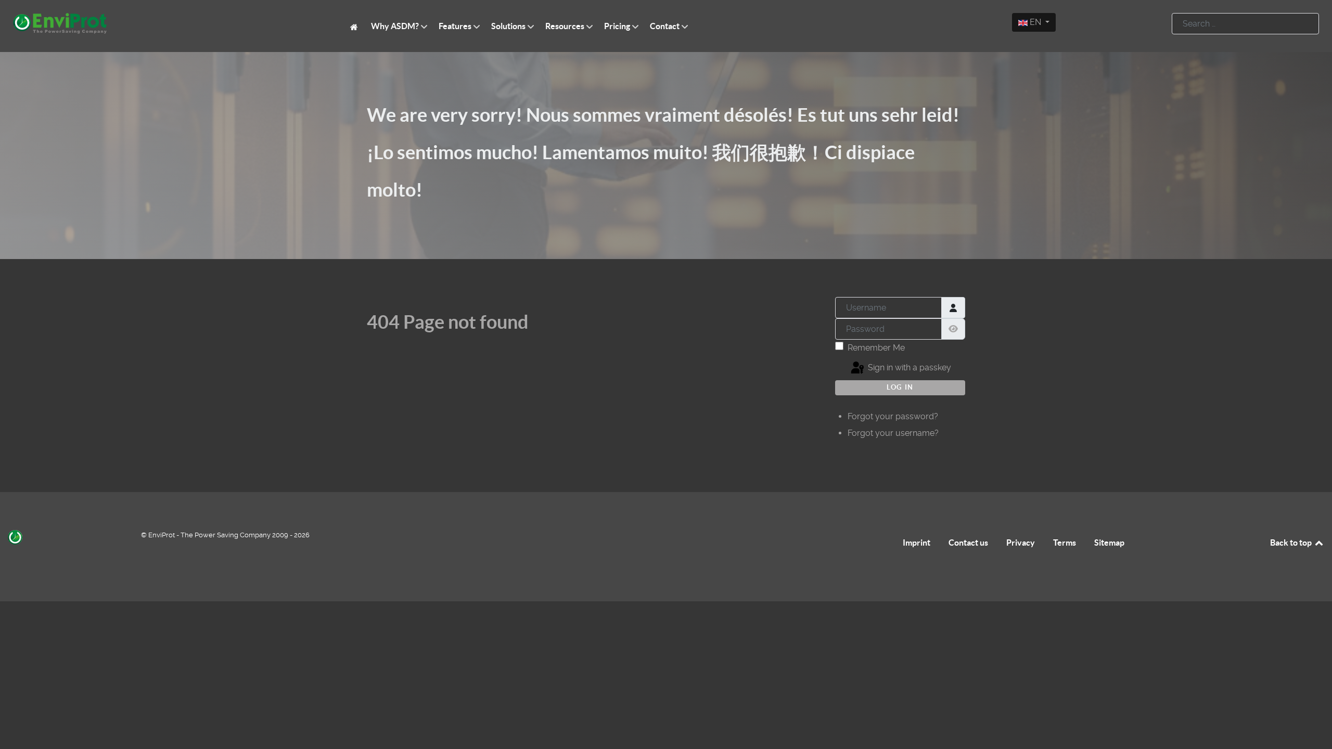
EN (1035, 22)
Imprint (916, 542)
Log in (900, 387)
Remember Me (876, 348)
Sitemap (1109, 542)
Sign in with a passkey (908, 367)
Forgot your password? (893, 416)
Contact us (968, 542)
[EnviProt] (166, 23)
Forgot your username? (893, 433)
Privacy (1020, 542)
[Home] (355, 26)
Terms (1064, 542)
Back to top (1291, 542)
